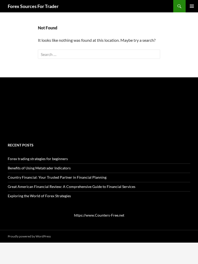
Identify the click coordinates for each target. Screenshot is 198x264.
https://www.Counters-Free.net (99, 215)
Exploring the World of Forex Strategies (39, 196)
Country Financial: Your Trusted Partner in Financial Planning (57, 177)
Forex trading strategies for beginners (38, 158)
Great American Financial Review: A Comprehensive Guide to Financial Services (71, 186)
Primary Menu (192, 6)
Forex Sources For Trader (33, 6)
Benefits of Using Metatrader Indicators (39, 168)
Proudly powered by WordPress (29, 236)
